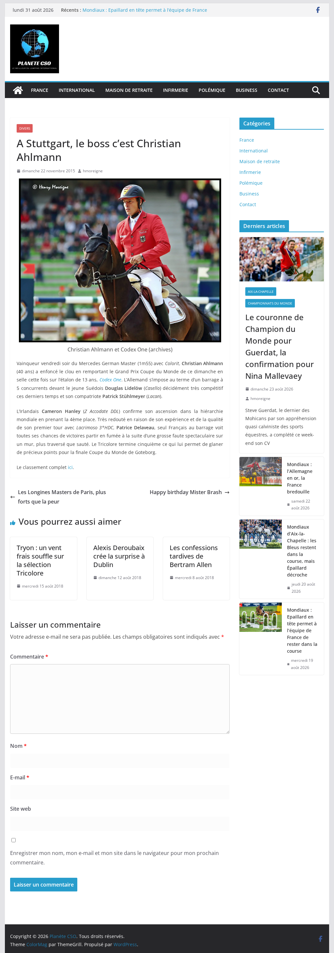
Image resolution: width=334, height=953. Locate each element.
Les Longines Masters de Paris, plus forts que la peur (62, 497)
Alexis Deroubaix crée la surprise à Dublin (119, 556)
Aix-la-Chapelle (261, 291)
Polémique (212, 90)
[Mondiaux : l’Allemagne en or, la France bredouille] (260, 486)
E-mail (19, 777)
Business (246, 90)
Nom (18, 745)
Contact (278, 90)
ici (70, 467)
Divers (24, 128)
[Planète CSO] (18, 90)
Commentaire (29, 656)
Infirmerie (175, 90)
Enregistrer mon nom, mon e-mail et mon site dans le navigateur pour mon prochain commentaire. (114, 857)
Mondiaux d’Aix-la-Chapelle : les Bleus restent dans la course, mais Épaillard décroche (301, 551)
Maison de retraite (129, 90)
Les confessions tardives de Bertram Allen (194, 556)
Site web (20, 808)
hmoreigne (93, 171)
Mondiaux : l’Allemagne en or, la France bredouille (299, 478)
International (77, 90)
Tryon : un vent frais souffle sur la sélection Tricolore (40, 560)
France (39, 90)
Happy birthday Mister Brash (186, 492)
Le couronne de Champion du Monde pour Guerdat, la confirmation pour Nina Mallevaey (279, 346)
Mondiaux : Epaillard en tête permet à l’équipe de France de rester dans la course (302, 630)
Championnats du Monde (270, 303)
